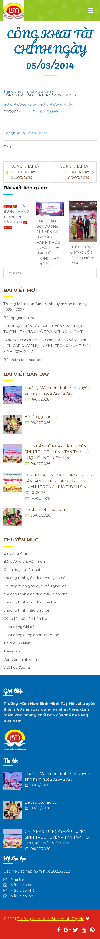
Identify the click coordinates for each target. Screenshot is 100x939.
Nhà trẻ (17, 879)
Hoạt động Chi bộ (18, 626)
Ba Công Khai (15, 553)
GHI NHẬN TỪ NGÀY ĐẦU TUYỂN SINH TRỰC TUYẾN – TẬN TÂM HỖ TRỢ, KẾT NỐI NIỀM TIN (45, 329)
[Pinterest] (92, 930)
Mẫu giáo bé (21, 885)
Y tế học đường (16, 667)
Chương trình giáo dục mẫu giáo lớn (35, 586)
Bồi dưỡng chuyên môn (24, 561)
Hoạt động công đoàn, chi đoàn (31, 635)
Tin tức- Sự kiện (45, 112)
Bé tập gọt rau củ (18, 317)
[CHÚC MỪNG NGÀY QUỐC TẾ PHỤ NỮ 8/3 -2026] (83, 221)
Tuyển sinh (12, 651)
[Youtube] (83, 930)
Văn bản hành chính (21, 659)
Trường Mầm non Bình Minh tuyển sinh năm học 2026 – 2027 (46, 307)
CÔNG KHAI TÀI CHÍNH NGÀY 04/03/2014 (25, 172)
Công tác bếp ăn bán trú (25, 618)
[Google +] (67, 930)
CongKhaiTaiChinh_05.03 (25, 133)
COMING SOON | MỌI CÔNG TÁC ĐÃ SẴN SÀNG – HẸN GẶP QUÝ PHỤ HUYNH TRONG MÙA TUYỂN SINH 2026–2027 (47, 346)
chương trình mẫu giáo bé (26, 610)
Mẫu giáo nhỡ (22, 890)
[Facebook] (58, 930)
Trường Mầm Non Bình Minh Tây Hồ (50, 919)
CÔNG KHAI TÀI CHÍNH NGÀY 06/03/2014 (74, 172)
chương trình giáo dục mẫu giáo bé (34, 578)
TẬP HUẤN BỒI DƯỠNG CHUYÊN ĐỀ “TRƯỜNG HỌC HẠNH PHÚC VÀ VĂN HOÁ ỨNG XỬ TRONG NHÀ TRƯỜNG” (49, 242)
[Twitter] (75, 930)
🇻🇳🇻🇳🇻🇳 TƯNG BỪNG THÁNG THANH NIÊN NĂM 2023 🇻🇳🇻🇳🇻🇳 (16, 217)
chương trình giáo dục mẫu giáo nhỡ (35, 594)
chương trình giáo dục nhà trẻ (29, 602)
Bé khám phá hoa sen (23, 359)
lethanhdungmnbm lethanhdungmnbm (39, 104)
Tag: (7, 146)
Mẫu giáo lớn (21, 896)
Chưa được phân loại (21, 569)
